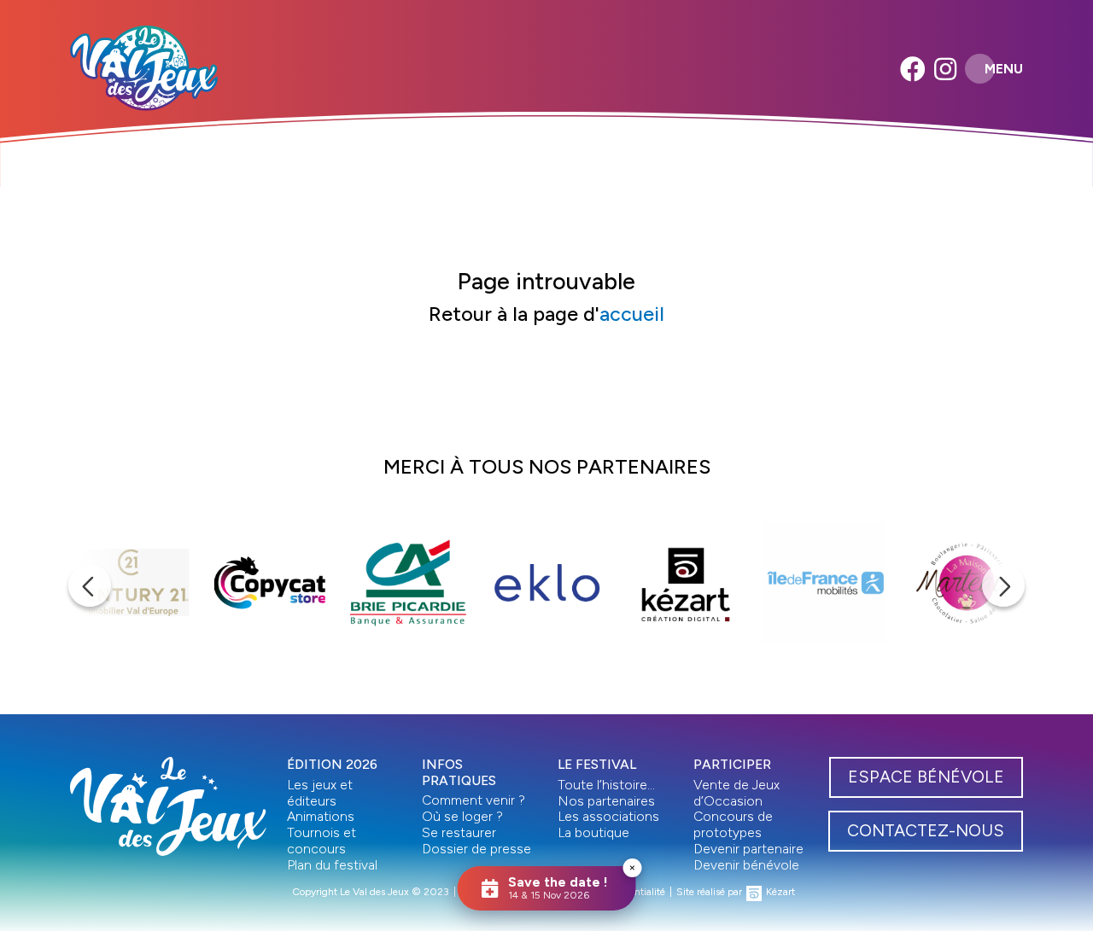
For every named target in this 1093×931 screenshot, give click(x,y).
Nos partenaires (606, 801)
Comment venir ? (473, 800)
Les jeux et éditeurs (320, 793)
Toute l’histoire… (606, 785)
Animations (320, 816)
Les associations (608, 816)
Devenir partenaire (748, 849)
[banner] (144, 68)
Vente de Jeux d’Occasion (736, 793)
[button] (89, 585)
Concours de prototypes (733, 824)
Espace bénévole (926, 777)
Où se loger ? (462, 816)
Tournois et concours (321, 840)
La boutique (593, 832)
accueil (631, 314)
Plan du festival (332, 865)
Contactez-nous (925, 831)
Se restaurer (459, 832)
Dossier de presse (476, 849)
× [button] (632, 867)
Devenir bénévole (746, 865)
